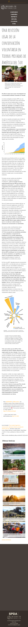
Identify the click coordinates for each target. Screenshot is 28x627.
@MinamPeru (16, 401)
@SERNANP (9, 401)
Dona (14, 23)
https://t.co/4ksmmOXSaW (9, 411)
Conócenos (14, 12)
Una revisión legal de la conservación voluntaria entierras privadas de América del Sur (12, 427)
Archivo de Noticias (6, 539)
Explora (14, 19)
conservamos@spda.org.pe (14, 624)
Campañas (14, 14)
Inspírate (14, 17)
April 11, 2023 (15, 416)
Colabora (14, 21)
